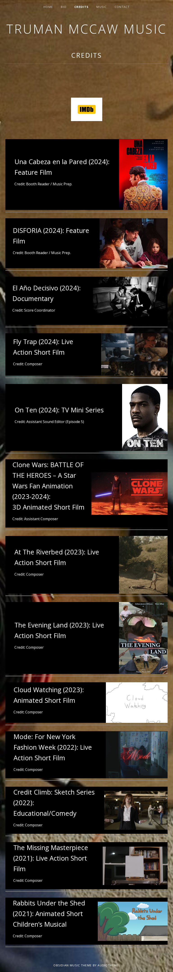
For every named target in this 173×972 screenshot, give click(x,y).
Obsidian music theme (72, 965)
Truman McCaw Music (86, 28)
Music (101, 7)
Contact (122, 7)
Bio (63, 7)
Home (48, 7)
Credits (81, 7)
